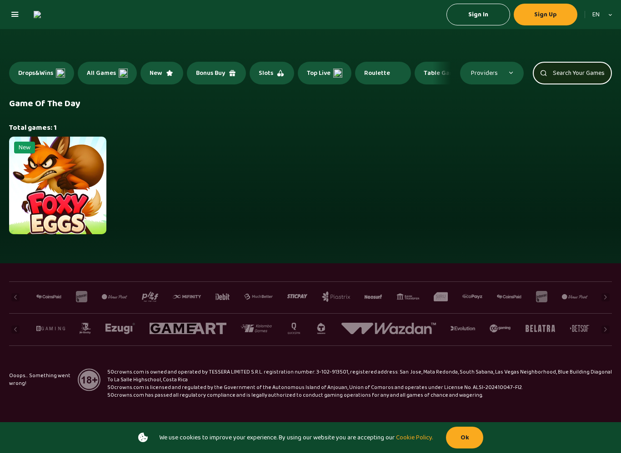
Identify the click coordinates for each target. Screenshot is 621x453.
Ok (465, 438)
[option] (41, 73)
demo (57, 200)
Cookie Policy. (414, 438)
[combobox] (598, 14)
